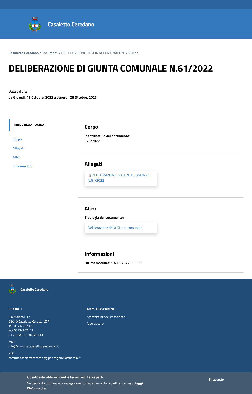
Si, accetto (216, 379)
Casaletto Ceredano (71, 24)
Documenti (50, 52)
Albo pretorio (95, 323)
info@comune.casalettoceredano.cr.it (34, 346)
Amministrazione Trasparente (106, 317)
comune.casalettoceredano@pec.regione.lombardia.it (45, 357)
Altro (16, 157)
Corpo (17, 139)
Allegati (19, 148)
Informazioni (22, 166)
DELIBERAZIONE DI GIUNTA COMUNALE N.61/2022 (99, 52)
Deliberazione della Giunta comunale (115, 227)
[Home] (35, 24)
